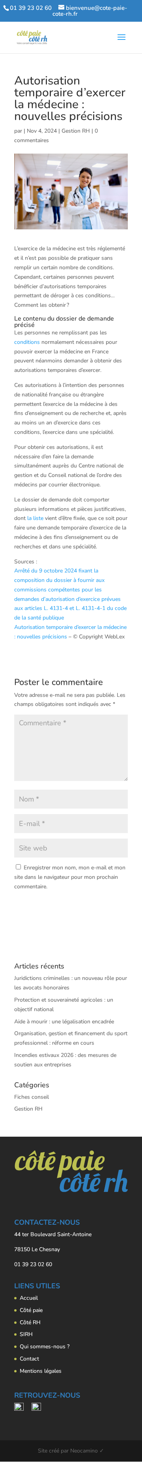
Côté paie (31, 1310)
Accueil (29, 1298)
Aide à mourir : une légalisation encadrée (64, 1021)
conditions (27, 342)
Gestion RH (76, 131)
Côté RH (30, 1322)
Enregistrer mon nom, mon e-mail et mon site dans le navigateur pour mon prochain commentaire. (69, 877)
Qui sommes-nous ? (44, 1346)
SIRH (26, 1334)
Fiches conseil (31, 1097)
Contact (29, 1359)
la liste (35, 518)
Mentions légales (41, 1371)
